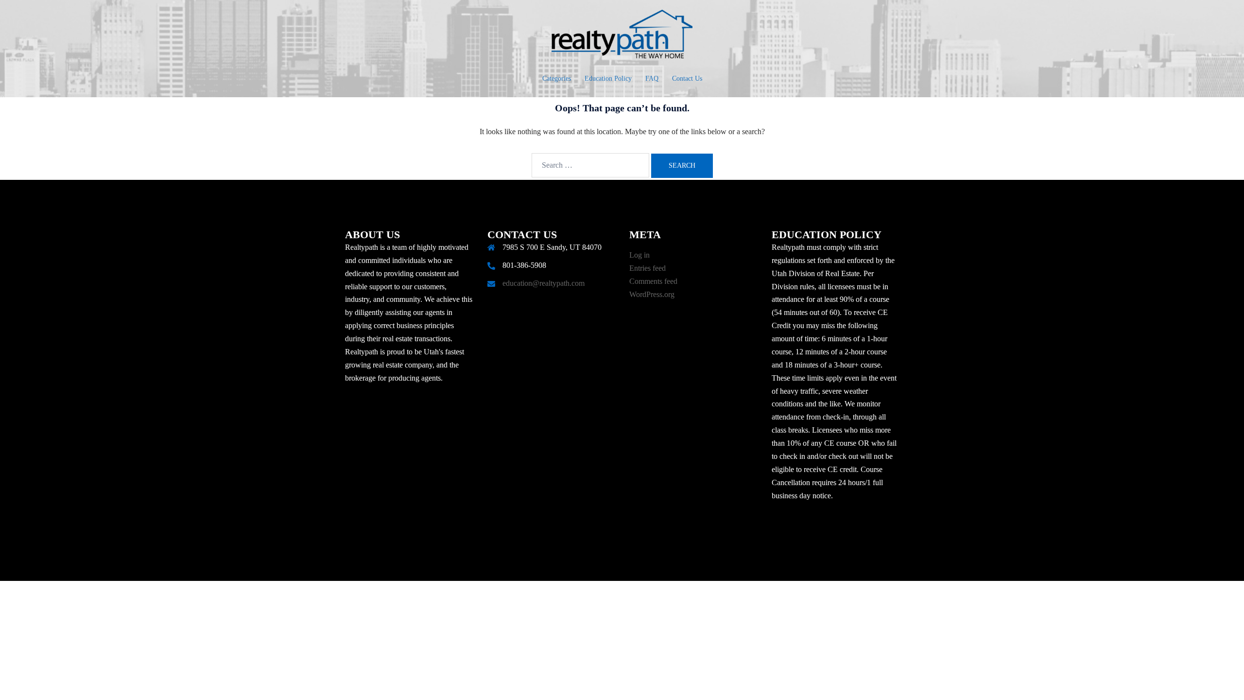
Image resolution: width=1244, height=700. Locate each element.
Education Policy (608, 78)
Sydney (574, 564)
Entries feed (647, 268)
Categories (556, 78)
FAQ (651, 78)
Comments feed (653, 281)
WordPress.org (651, 294)
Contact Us (687, 78)
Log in (639, 255)
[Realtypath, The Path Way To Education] (622, 37)
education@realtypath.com (543, 283)
